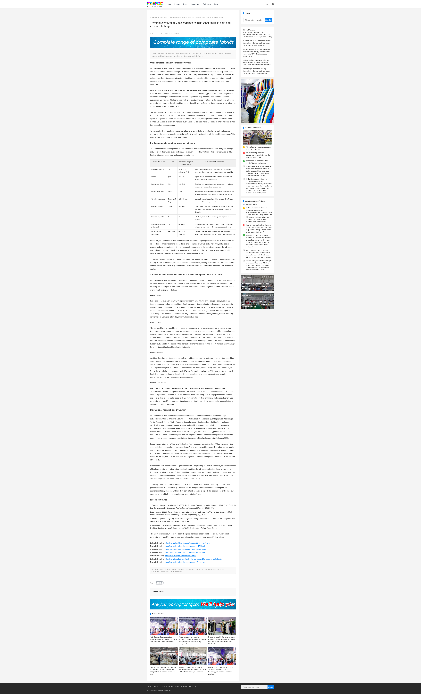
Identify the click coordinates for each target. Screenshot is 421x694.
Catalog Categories (167, 686)
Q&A (216, 4)
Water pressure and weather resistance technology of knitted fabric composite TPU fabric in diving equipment (257, 43)
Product (177, 4)
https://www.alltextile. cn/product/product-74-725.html (185, 549)
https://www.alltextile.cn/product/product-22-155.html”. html (187, 543)
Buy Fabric (153, 17)
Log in (268, 4)
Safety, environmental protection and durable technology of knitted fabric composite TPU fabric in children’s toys (257, 62)
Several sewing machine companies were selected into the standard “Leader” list (258, 155)
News (185, 4)
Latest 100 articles (181, 686)
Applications (195, 4)
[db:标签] (159, 583)
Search (268, 20)
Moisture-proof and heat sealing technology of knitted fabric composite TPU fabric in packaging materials (192, 669)
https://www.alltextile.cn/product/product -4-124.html (185, 546)
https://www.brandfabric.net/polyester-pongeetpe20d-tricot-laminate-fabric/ (193, 559)
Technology (207, 4)
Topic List (156, 686)
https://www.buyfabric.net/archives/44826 (169, 571)
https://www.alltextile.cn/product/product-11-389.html (185, 552)
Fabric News (164, 17)
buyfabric (155, 690)
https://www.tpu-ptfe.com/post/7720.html (180, 556)
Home (169, 4)
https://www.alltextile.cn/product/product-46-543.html (185, 562)
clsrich (157, 34)
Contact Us (192, 686)
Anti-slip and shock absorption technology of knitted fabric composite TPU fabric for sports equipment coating (257, 34)
